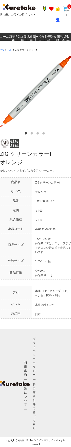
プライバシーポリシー (34, 356)
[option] (35, 91)
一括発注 (40, 38)
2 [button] (33, 134)
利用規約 (25, 368)
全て (2, 50)
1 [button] (27, 134)
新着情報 (13, 38)
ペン (9, 50)
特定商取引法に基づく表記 (34, 406)
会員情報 (57, 38)
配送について (25, 394)
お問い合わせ (66, 38)
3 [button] (38, 134)
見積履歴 (31, 38)
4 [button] (44, 134)
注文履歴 (22, 38)
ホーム (4, 36)
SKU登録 (49, 38)
